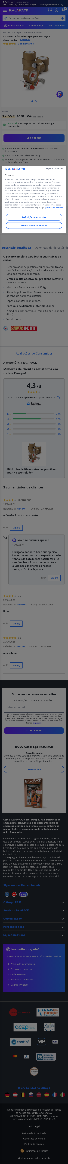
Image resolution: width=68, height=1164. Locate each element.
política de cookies (54, 207)
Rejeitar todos (52, 168)
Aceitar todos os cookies (34, 225)
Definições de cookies (34, 217)
